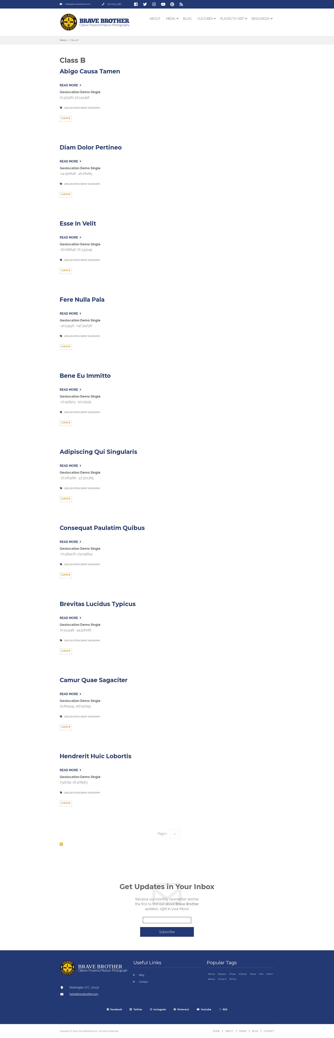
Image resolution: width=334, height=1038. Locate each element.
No (262, 974)
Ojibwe (243, 974)
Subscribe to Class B (61, 844)
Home (216, 1031)
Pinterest (183, 1009)
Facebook (116, 1009)
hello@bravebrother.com (83, 994)
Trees (233, 974)
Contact (143, 981)
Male (253, 974)
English (222, 974)
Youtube (206, 1009)
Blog (187, 19)
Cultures (206, 22)
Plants (212, 974)
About (155, 19)
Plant (270, 974)
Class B (223, 979)
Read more (70, 86)
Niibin (233, 979)
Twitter (137, 1009)
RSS (225, 1009)
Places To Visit (233, 22)
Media (172, 22)
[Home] (95, 21)
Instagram (159, 1009)
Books (212, 979)
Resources (262, 22)
